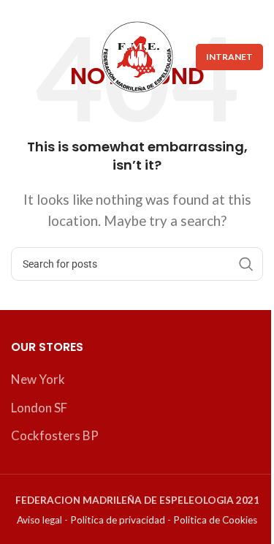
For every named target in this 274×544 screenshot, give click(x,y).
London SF (39, 407)
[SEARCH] (246, 264)
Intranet (229, 56)
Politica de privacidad (117, 520)
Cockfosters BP (55, 435)
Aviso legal (39, 520)
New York (38, 379)
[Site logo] (137, 55)
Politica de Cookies (215, 520)
